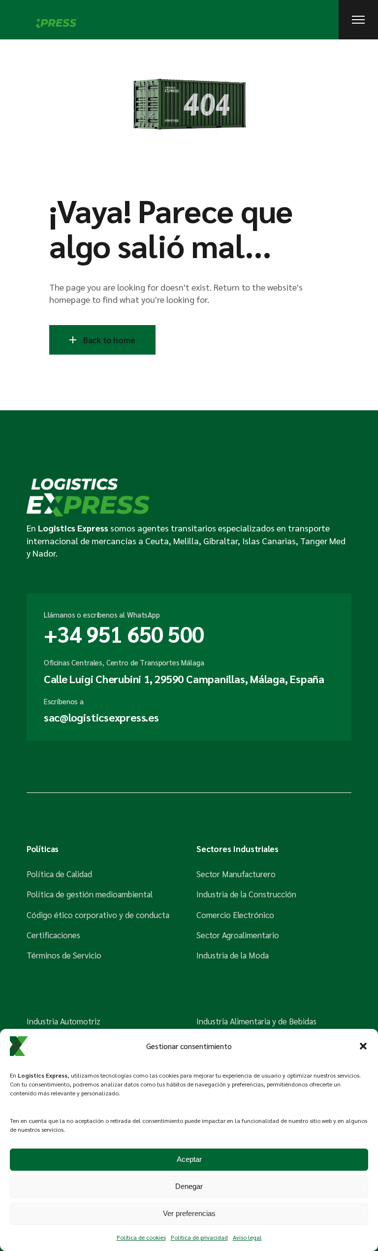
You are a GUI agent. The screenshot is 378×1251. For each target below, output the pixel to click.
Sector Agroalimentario (237, 934)
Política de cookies (141, 1237)
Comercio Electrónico (235, 914)
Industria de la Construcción (246, 894)
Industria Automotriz (63, 1021)
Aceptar (189, 1159)
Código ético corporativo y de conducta (98, 914)
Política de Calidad (59, 873)
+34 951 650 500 (124, 633)
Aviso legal (247, 1237)
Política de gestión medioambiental (90, 894)
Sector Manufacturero (236, 873)
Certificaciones (53, 934)
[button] (363, 1046)
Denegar (189, 1186)
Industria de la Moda (232, 955)
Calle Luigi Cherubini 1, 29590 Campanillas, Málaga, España (184, 679)
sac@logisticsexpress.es (101, 717)
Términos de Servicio (64, 955)
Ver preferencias (189, 1213)
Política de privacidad (199, 1237)
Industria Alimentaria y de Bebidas (256, 1021)
